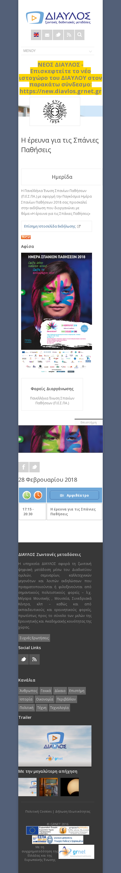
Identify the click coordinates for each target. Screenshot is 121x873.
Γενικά (46, 690)
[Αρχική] (57, 17)
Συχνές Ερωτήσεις (34, 638)
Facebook (23, 467)
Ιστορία (26, 699)
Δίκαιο (60, 690)
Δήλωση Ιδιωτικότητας (72, 811)
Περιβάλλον (66, 699)
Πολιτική (26, 707)
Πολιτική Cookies (38, 811)
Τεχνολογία (59, 707)
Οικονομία (44, 699)
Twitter (58, 34)
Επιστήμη (88, 422)
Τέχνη (41, 707)
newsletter (47, 34)
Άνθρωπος (28, 690)
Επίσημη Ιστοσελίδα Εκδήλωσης (49, 226)
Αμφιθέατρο (78, 495)
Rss (69, 34)
